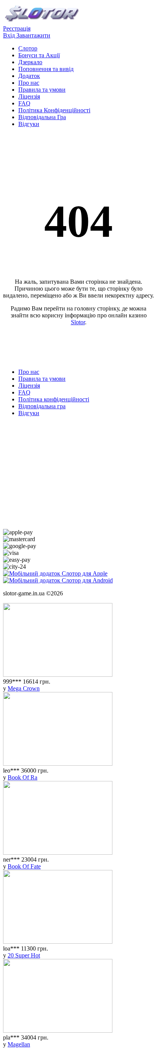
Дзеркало (30, 62)
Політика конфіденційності (53, 399)
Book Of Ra (22, 777)
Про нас (28, 82)
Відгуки (28, 124)
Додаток (29, 76)
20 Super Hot (24, 955)
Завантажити (33, 35)
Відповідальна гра (42, 406)
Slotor (78, 322)
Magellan (19, 1044)
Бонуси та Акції (39, 55)
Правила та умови (42, 89)
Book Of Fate (24, 866)
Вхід (9, 35)
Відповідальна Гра (42, 117)
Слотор (27, 48)
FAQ (24, 103)
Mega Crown (24, 688)
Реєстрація (16, 28)
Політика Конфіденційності (54, 110)
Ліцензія (29, 96)
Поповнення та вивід (46, 69)
